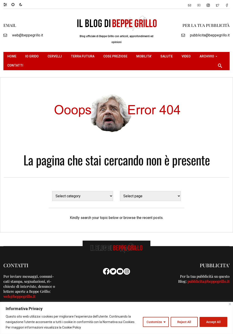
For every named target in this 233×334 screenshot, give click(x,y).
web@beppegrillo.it (27, 35)
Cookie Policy (71, 327)
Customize (154, 322)
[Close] (230, 304)
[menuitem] (12, 56)
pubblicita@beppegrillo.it (210, 35)
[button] (7, 4)
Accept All (213, 322)
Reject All (184, 322)
